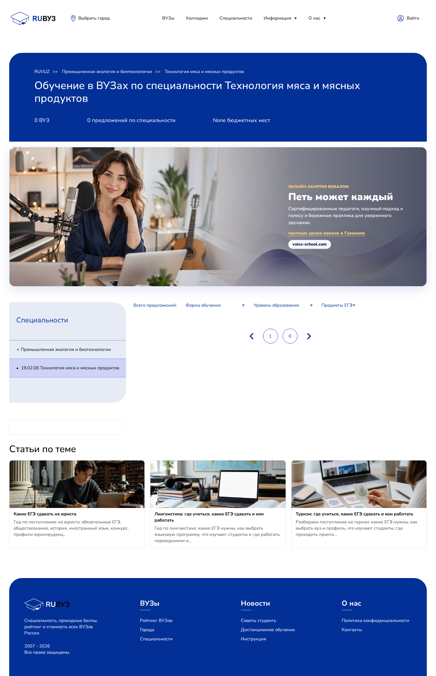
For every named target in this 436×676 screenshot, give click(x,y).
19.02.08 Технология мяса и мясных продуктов (70, 368)
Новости (255, 603)
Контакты (352, 630)
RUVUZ (42, 72)
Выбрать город (94, 18)
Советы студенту (258, 620)
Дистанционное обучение (268, 630)
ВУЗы (168, 18)
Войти (413, 18)
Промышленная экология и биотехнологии (107, 72)
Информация (277, 18)
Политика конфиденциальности (375, 620)
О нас (314, 18)
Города (147, 630)
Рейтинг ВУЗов (156, 620)
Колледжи (197, 18)
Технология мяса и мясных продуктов (204, 72)
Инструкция (253, 639)
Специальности (235, 18)
